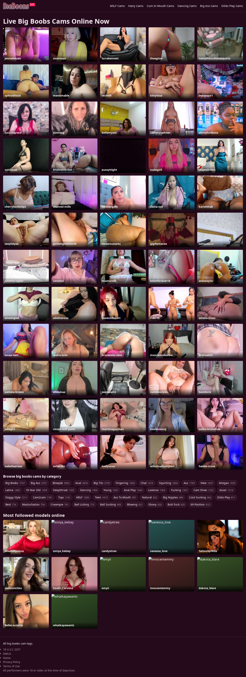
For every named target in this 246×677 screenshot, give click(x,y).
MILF (82, 497)
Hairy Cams (135, 6)
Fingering (125, 483)
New (207, 483)
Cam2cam (42, 497)
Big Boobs (15, 483)
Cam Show (204, 490)
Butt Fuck (176, 504)
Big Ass (39, 483)
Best (10, 504)
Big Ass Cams (209, 6)
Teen (101, 497)
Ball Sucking (110, 504)
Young (110, 490)
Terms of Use (11, 666)
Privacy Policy (11, 662)
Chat (147, 483)
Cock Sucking (200, 497)
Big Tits (102, 483)
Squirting (168, 483)
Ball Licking (84, 504)
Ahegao (227, 483)
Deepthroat (63, 490)
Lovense (156, 490)
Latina (12, 490)
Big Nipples (173, 497)
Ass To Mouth (125, 497)
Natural (149, 497)
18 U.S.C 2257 (11, 649)
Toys (64, 497)
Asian (226, 490)
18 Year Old (36, 490)
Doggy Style (16, 497)
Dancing (88, 490)
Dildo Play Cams (232, 6)
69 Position (200, 504)
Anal (81, 483)
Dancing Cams (187, 6)
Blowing (135, 504)
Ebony (155, 504)
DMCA (7, 653)
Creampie (59, 504)
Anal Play (133, 490)
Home (7, 658)
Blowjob (61, 483)
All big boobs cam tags (17, 643)
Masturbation (33, 504)
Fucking (179, 490)
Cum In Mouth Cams (160, 6)
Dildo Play (226, 497)
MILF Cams (117, 6)
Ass (189, 483)
